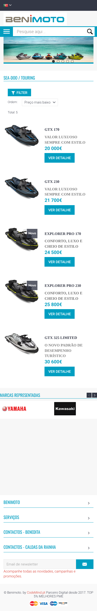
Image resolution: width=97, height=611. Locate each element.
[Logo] (35, 18)
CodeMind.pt (36, 593)
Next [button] (94, 395)
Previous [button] (89, 395)
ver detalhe (59, 158)
